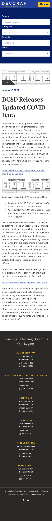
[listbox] (26, 32)
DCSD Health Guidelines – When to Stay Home (24, 282)
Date (4, 47)
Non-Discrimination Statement (15, 491)
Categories (7, 26)
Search (5, 16)
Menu (43, 4)
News (7, 83)
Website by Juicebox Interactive (32, 494)
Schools (6, 37)
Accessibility (34, 491)
